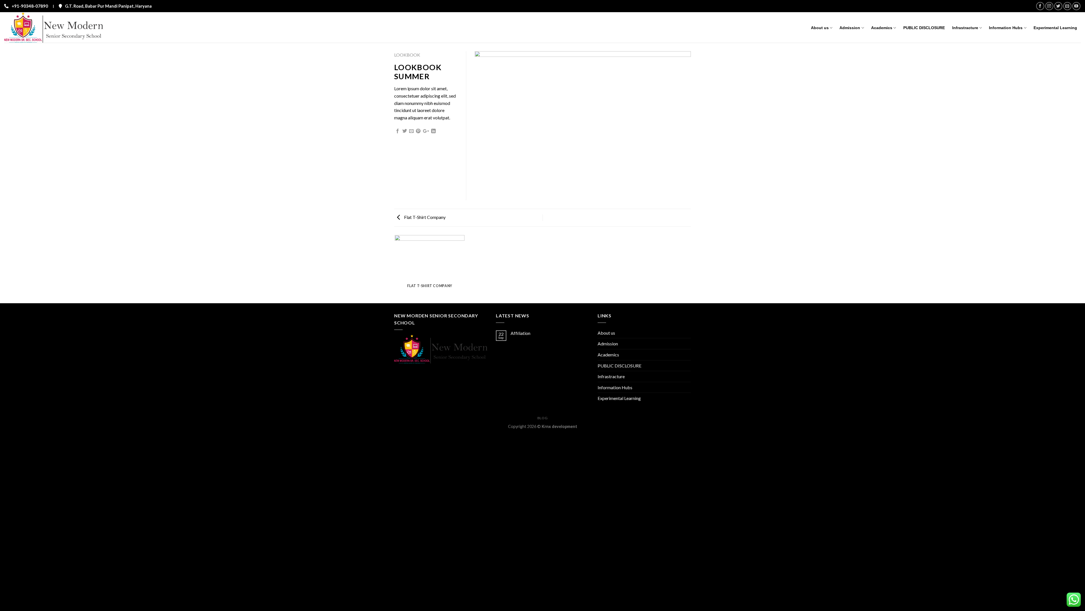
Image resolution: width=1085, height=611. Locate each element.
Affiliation (520, 333)
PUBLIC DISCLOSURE (924, 27)
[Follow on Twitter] (1058, 6)
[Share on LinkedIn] (433, 131)
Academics (881, 27)
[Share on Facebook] (397, 131)
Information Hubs (1006, 27)
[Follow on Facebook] (1040, 6)
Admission (849, 27)
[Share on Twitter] (404, 131)
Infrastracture (965, 27)
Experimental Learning (1055, 27)
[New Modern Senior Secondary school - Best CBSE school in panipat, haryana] (59, 27)
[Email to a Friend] (411, 131)
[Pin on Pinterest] (418, 131)
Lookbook (407, 54)
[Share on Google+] (426, 131)
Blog (542, 418)
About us (820, 27)
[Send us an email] (1067, 6)
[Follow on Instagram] (1049, 6)
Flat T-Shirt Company (424, 217)
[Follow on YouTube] (1076, 6)
